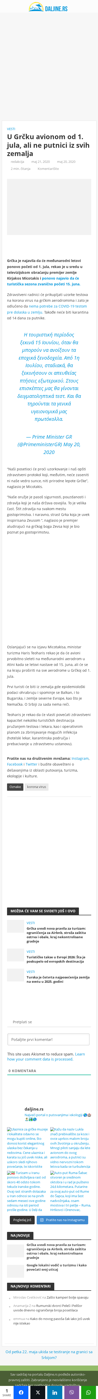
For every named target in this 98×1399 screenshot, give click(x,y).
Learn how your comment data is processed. (46, 1056)
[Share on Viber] (71, 1392)
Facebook (15, 764)
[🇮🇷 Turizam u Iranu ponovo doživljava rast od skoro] (27, 1191)
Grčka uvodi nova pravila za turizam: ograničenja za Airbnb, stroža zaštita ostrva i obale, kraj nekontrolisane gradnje (56, 934)
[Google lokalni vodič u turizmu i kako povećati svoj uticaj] (15, 1271)
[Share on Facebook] (21, 1392)
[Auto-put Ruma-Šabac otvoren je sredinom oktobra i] (70, 1191)
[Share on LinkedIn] (54, 1392)
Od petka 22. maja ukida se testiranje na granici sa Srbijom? (49, 1354)
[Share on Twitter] (37, 1392)
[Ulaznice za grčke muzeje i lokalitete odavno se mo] (27, 1147)
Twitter (31, 764)
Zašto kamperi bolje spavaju (67, 1297)
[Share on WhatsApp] (88, 1392)
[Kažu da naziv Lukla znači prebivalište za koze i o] (70, 1147)
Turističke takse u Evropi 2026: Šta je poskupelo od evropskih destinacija (56, 959)
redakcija (17, 162)
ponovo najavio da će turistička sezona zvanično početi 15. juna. (43, 281)
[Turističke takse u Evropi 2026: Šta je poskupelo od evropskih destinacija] (15, 954)
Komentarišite (48, 169)
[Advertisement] (49, 67)
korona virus (36, 787)
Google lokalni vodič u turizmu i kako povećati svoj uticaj (57, 1267)
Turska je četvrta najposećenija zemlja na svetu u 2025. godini (58, 979)
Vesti (11, 129)
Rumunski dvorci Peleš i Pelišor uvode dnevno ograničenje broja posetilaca (47, 1308)
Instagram (80, 758)
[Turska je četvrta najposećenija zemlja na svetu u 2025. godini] (15, 974)
